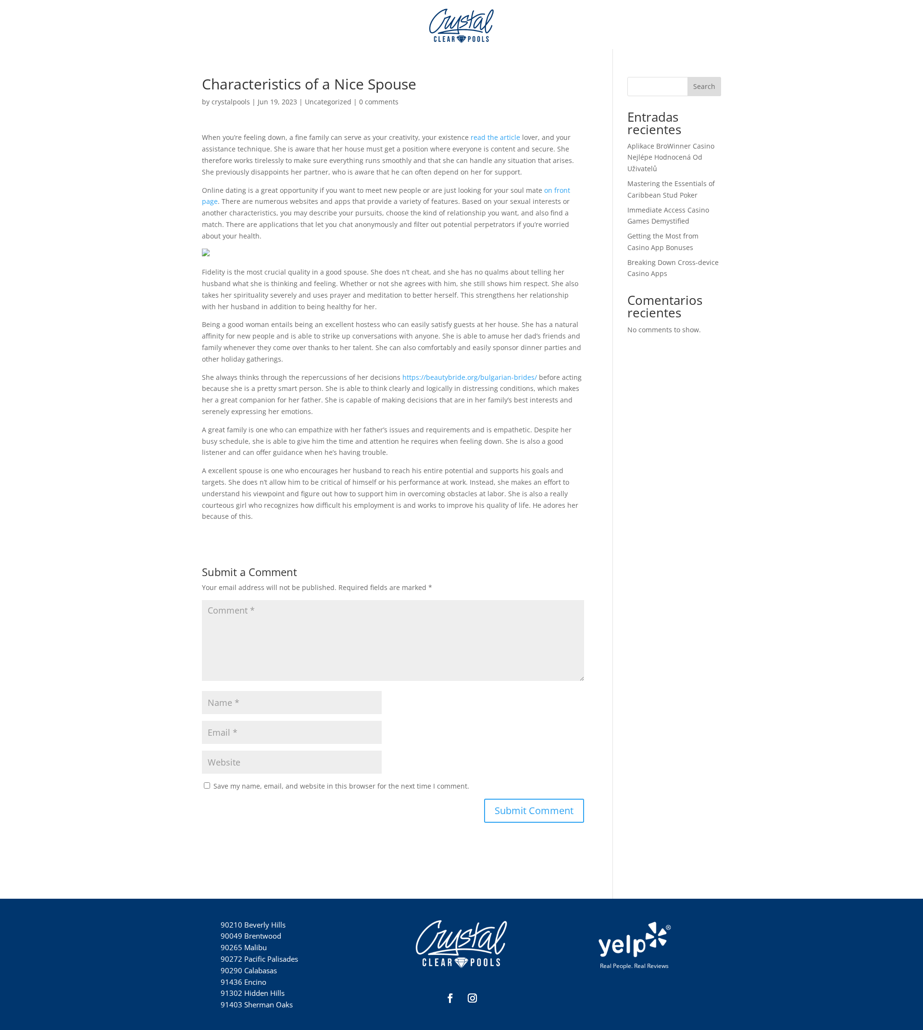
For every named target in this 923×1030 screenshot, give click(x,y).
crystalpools (231, 101)
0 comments (379, 101)
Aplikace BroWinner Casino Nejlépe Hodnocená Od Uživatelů (670, 157)
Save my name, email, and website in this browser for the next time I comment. (341, 786)
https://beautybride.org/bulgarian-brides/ (469, 377)
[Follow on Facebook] (450, 998)
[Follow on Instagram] (472, 998)
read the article (495, 137)
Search (704, 86)
